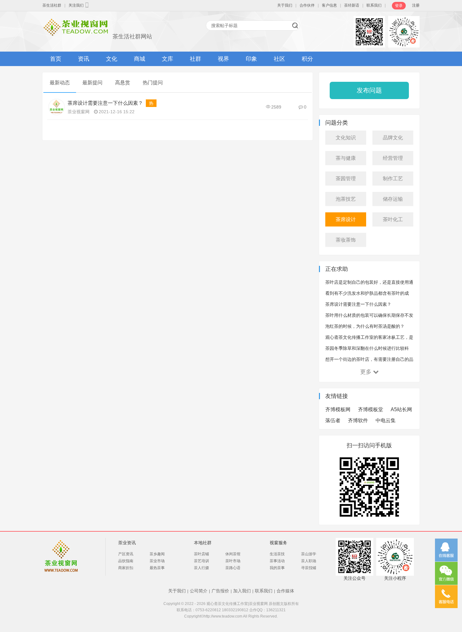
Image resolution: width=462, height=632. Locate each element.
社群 (195, 59)
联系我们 (374, 5)
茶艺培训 (201, 561)
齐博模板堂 (370, 409)
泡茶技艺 (346, 199)
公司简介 (198, 590)
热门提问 (153, 82)
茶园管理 (346, 178)
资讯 (83, 59)
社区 (279, 59)
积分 (307, 59)
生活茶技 (277, 554)
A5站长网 (401, 409)
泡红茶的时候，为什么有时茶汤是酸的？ (364, 326)
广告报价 (220, 590)
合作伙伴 (307, 5)
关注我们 (76, 5)
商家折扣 (125, 568)
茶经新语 (351, 5)
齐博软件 (358, 420)
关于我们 (284, 5)
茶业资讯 (127, 542)
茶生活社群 (51, 5)
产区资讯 (125, 554)
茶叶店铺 (201, 554)
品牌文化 (393, 137)
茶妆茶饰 (346, 240)
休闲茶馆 (232, 554)
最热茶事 (157, 568)
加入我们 (242, 590)
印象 (251, 59)
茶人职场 (308, 561)
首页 (55, 59)
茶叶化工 (393, 219)
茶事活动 (277, 561)
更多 (365, 372)
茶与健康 (346, 158)
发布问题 (369, 90)
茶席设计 (346, 219)
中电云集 (386, 420)
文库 (167, 59)
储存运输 (393, 199)
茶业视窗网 (79, 111)
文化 (111, 59)
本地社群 (203, 542)
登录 (399, 5)
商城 (139, 59)
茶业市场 (157, 561)
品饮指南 (125, 561)
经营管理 (393, 158)
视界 (223, 59)
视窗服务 (278, 542)
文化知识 (346, 137)
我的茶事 (277, 568)
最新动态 (60, 82)
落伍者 (332, 420)
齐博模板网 (337, 409)
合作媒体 (285, 590)
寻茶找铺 (308, 568)
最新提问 (92, 82)
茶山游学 (308, 554)
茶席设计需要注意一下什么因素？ (105, 103)
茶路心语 (232, 568)
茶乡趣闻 (157, 554)
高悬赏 (122, 82)
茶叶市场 (232, 561)
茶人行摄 (201, 568)
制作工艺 (393, 178)
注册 (416, 5)
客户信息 (329, 5)
